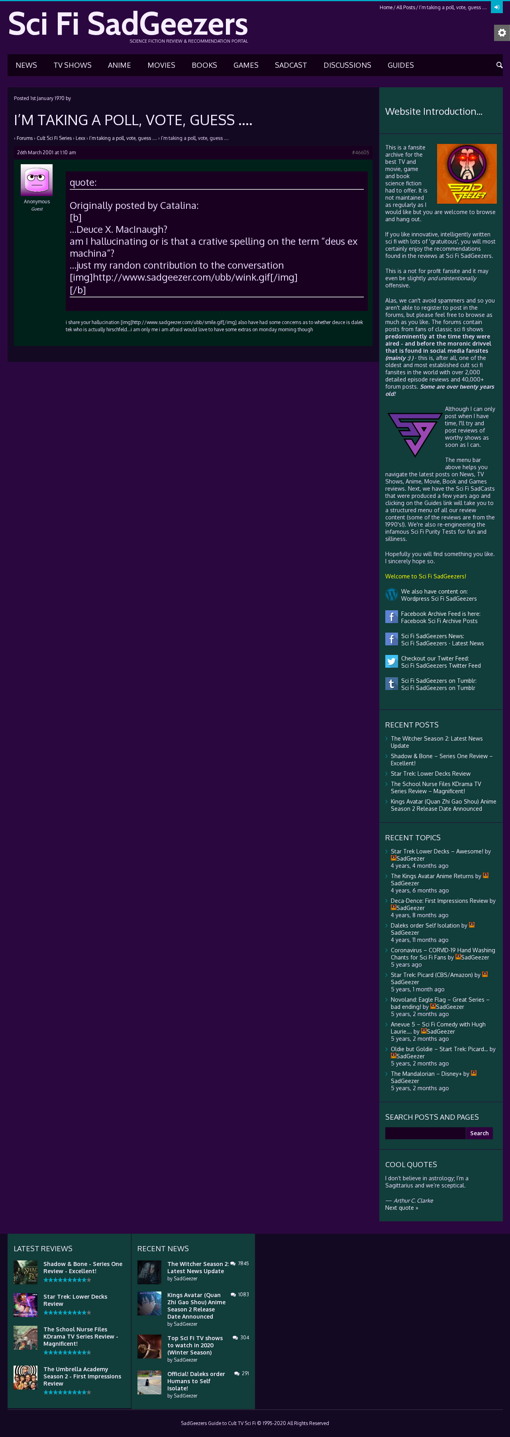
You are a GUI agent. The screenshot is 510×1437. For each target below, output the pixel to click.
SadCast (291, 65)
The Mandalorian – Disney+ (426, 1073)
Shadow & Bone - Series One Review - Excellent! (82, 1267)
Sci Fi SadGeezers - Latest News (441, 643)
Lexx (80, 138)
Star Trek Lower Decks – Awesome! (437, 851)
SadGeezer (185, 1279)
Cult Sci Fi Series (54, 138)
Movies (161, 65)
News (26, 65)
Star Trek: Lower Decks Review (431, 773)
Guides (401, 65)
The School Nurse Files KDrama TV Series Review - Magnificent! (80, 1336)
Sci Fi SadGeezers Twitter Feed (439, 665)
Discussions (347, 65)
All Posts (405, 7)
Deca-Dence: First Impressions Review (439, 900)
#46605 (360, 152)
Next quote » (401, 1207)
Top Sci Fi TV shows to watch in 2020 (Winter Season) (195, 1345)
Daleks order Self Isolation (425, 925)
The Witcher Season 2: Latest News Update (198, 1267)
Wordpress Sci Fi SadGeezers (437, 598)
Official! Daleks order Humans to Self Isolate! (196, 1381)
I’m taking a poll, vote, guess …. (123, 138)
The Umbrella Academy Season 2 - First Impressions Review (82, 1376)
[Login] (497, 7)
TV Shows (72, 65)
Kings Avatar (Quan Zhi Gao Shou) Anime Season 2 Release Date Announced (443, 805)
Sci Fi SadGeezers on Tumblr (436, 687)
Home (386, 7)
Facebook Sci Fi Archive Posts (438, 620)
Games (246, 65)
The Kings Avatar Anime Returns (432, 876)
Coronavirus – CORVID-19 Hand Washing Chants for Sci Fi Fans (443, 954)
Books (204, 65)
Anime (119, 65)
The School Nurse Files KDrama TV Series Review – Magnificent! (436, 787)
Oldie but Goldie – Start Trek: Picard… (439, 1049)
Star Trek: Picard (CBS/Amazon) (432, 974)
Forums (25, 138)
